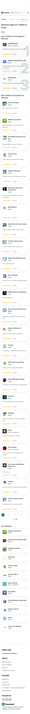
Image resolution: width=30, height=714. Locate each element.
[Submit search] (12, 12)
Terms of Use (5, 682)
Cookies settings (6, 690)
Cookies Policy (6, 685)
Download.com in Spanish (8, 670)
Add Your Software (7, 665)
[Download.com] (5, 13)
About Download (6, 662)
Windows (3, 19)
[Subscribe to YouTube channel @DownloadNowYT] (10, 699)
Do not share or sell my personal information (13, 687)
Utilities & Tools (24, 19)
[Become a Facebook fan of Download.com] (3, 699)
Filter (2, 32)
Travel (18, 19)
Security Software (12, 19)
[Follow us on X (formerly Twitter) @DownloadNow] (6, 699)
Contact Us (5, 667)
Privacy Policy (5, 679)
